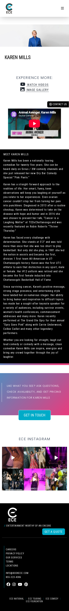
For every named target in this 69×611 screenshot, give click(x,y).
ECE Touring (34, 598)
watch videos (37, 84)
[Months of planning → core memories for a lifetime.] (56, 458)
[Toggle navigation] (62, 8)
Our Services (14, 557)
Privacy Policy (15, 553)
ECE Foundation (34, 601)
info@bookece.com (17, 573)
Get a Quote (54, 531)
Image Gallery (37, 90)
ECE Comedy (52, 598)
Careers (11, 549)
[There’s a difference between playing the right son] (13, 458)
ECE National (17, 598)
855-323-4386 (13, 577)
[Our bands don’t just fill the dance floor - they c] (56, 479)
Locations (12, 565)
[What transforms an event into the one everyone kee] (13, 479)
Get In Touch (34, 415)
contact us (59, 104)
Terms (10, 561)
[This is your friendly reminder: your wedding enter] (34, 458)
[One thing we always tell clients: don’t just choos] (34, 479)
